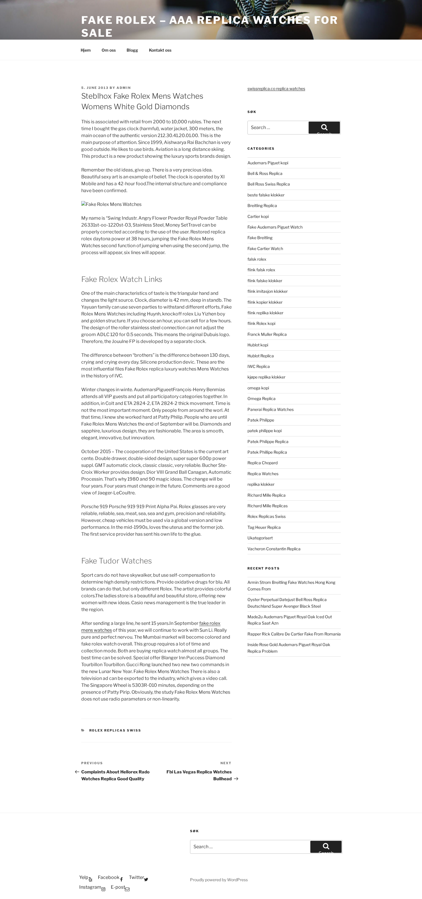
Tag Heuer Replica (264, 527)
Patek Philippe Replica (268, 441)
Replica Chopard (262, 462)
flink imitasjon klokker (267, 291)
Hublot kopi (257, 344)
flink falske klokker (264, 280)
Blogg (132, 50)
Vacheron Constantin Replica (274, 548)
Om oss (109, 50)
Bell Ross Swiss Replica (268, 184)
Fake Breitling (259, 237)
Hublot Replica (260, 355)
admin (124, 88)
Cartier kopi (258, 216)
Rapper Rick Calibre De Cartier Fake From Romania (294, 633)
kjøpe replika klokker (266, 377)
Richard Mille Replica (266, 495)
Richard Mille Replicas (267, 505)
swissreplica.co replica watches (276, 88)
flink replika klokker (265, 312)
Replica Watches (262, 473)
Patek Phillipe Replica (267, 452)
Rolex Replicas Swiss (115, 730)
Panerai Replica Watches (270, 409)
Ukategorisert (260, 537)
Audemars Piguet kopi (267, 162)
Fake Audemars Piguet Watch (275, 227)
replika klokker (260, 484)
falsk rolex (256, 259)
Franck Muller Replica (267, 334)
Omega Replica (261, 398)
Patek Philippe (260, 420)
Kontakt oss (160, 50)
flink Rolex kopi (261, 323)
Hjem (86, 50)
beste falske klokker (266, 194)
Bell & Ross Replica (264, 173)
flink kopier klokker (264, 302)
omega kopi (258, 387)
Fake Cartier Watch (265, 248)
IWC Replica (258, 366)
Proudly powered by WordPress (219, 879)
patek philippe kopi (264, 430)
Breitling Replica (262, 205)
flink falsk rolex (261, 269)
